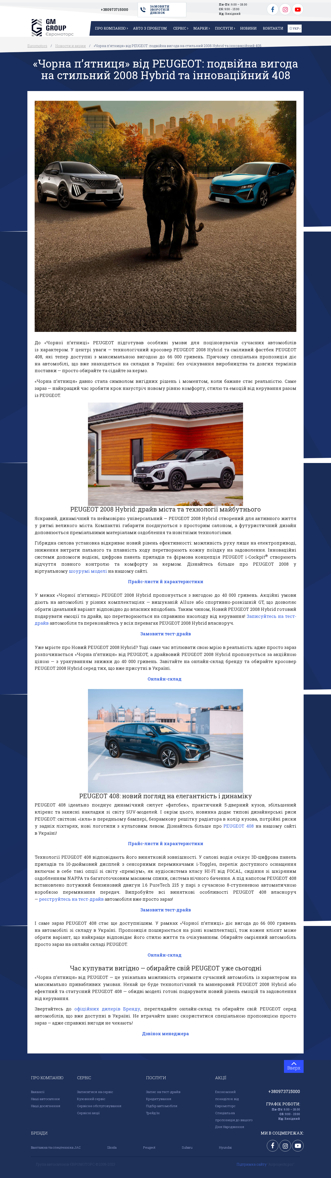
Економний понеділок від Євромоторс (227, 1099)
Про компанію (110, 28)
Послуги (224, 28)
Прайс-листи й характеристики (165, 581)
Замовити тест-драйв (165, 634)
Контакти (273, 28)
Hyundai (225, 1147)
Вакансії (37, 1092)
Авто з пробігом (150, 28)
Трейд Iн (153, 1113)
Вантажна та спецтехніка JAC (56, 1147)
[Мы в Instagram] (285, 9)
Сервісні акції (88, 1113)
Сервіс (179, 28)
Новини (248, 28)
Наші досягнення (45, 1106)
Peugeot (149, 1147)
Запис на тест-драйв (163, 1092)
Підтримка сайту (251, 1164)
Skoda (112, 1147)
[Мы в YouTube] (298, 9)
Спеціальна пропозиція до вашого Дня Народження (234, 1120)
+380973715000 (114, 9)
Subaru (187, 1147)
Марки (200, 28)
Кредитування (158, 1099)
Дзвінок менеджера (165, 1033)
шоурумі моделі (88, 571)
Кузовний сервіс (91, 1099)
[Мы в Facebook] (273, 9)
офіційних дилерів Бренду (107, 1009)
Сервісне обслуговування (99, 1106)
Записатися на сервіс (95, 1092)
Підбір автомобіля (161, 1106)
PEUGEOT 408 (238, 826)
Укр (296, 28)
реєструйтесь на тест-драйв (71, 899)
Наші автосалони (45, 1099)
